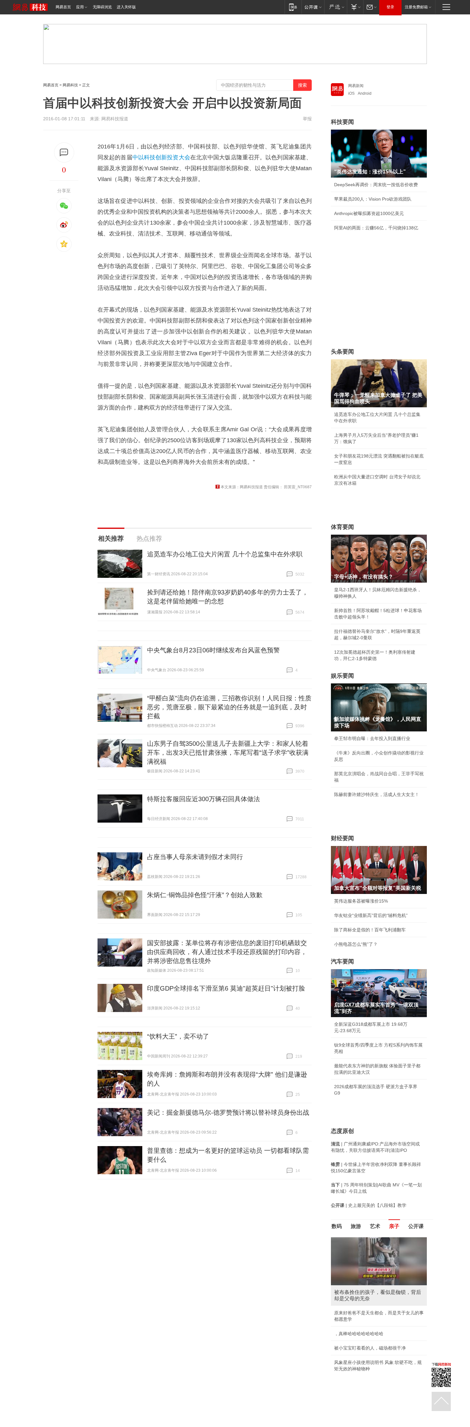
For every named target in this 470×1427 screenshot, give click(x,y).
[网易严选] (335, 7)
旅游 (356, 1226)
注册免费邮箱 (416, 7)
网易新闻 (356, 86)
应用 (80, 7)
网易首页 (63, 7)
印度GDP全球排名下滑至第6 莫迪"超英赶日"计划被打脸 (226, 988)
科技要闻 (342, 122)
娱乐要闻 (342, 676)
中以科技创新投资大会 (161, 157)
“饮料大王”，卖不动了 (178, 1036)
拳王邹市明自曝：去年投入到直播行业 (372, 738)
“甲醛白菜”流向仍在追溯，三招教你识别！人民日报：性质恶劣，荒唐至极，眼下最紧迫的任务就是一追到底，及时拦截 (229, 707)
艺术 (375, 1226)
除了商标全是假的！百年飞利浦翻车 (370, 929)
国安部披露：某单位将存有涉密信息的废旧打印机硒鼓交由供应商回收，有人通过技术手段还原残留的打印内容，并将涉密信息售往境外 (227, 951)
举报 (307, 118)
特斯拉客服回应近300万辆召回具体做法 (203, 798)
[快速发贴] (64, 152)
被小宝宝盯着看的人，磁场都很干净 (370, 1348)
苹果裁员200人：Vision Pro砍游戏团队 (372, 199)
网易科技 (70, 85)
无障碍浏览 (102, 7)
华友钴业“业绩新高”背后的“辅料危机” (371, 915)
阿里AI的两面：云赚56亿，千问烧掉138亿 (376, 227)
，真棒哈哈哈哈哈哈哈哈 (358, 1333)
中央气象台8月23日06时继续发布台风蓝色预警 (213, 650)
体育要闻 (342, 527)
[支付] (355, 7)
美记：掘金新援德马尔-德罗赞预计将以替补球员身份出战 (228, 1112)
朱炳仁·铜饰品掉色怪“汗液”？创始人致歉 (204, 894)
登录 (390, 7)
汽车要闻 (342, 961)
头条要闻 (342, 351)
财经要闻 (342, 838)
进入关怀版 (126, 7)
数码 (337, 1226)
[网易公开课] (313, 7)
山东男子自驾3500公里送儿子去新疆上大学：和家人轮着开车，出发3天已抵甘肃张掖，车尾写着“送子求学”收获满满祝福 (228, 752)
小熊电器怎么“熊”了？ (356, 944)
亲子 (394, 1226)
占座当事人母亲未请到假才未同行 (195, 856)
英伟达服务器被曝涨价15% (361, 901)
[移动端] (293, 7)
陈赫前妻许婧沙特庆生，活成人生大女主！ (376, 794)
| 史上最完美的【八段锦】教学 (368, 1205)
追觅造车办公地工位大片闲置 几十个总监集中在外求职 (224, 554)
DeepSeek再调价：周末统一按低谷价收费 (376, 184)
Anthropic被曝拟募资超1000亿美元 (369, 213)
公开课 (416, 1226)
